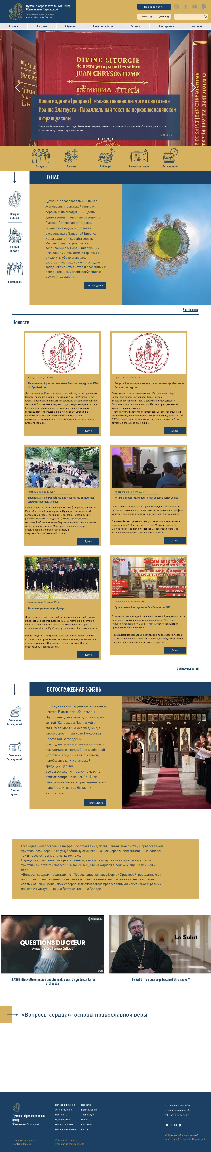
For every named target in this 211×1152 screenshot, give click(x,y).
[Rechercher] (191, 17)
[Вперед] (193, 88)
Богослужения (170, 166)
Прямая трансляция (139, 166)
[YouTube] (195, 7)
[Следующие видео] (207, 944)
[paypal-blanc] (179, 1125)
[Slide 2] (103, 139)
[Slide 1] (98, 139)
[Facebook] (186, 7)
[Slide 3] (107, 139)
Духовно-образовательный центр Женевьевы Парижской (48, 7)
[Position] (112, 139)
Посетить (71, 166)
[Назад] (17, 88)
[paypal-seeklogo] (204, 7)
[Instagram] (177, 7)
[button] (13, 26)
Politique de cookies (66, 1140)
